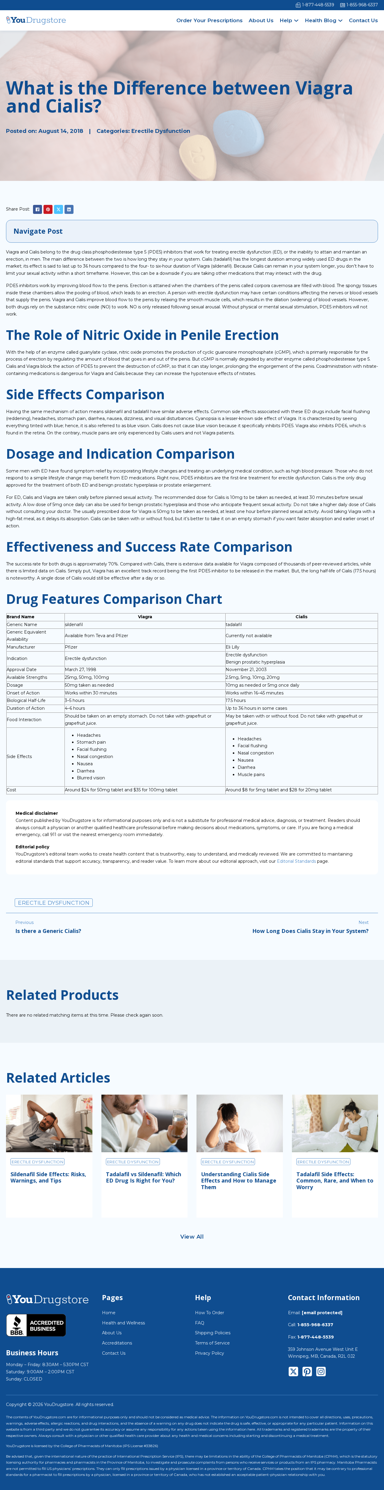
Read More (32, 1204)
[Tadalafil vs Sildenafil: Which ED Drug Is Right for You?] (144, 1123)
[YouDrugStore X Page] (293, 1372)
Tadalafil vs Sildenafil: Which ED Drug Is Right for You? (143, 1177)
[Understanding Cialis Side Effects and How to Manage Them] (239, 1123)
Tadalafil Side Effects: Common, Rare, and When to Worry (335, 1181)
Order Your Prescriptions (209, 20)
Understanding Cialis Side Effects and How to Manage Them (238, 1181)
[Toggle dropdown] (296, 20)
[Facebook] (37, 209)
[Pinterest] (48, 209)
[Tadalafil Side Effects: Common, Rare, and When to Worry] (335, 1123)
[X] (58, 209)
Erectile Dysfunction (160, 131)
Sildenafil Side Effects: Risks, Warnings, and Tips (48, 1177)
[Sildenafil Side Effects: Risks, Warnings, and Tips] (49, 1123)
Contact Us (363, 20)
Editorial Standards (296, 861)
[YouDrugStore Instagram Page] (321, 1372)
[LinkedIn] (69, 209)
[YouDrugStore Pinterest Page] (307, 1372)
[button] (192, 231)
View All (192, 1237)
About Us (261, 20)
